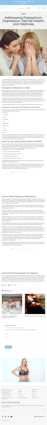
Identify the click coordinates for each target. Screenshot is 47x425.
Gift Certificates (35, 397)
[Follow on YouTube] (11, 416)
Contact (33, 395)
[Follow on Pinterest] (8, 416)
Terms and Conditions (22, 397)
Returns (19, 393)
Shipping (20, 391)
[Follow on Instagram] (5, 416)
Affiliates (33, 391)
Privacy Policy (24, 329)
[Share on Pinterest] (12, 285)
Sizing (19, 389)
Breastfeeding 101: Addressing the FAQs (35, 316)
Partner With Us (35, 389)
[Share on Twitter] (9, 285)
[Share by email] (15, 285)
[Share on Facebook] (6, 285)
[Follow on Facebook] (2, 416)
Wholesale (34, 393)
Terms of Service (31, 329)
